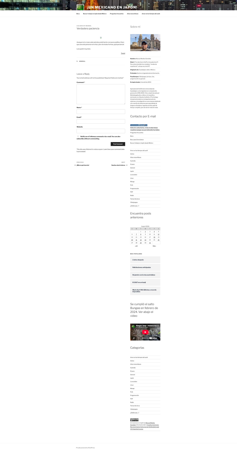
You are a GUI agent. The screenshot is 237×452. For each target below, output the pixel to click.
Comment (81, 82)
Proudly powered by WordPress (85, 447)
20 (132, 240)
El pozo (132, 164)
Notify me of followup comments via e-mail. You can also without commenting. (98, 138)
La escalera (133, 174)
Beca (78, 13)
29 (141, 243)
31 (150, 243)
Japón (132, 171)
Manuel (88, 25)
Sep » (154, 246)
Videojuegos (134, 202)
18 (154, 237)
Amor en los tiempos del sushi (151, 13)
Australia (133, 161)
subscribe (80, 139)
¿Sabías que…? (134, 206)
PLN (131, 185)
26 (158, 240)
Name (79, 107)
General (82, 61)
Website (80, 127)
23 (145, 240)
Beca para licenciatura (137, 139)
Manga (132, 181)
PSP (131, 192)
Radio (132, 195)
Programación (134, 188)
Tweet (123, 53)
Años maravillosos (132, 13)
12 (158, 234)
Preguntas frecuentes (116, 13)
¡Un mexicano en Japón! (112, 7)
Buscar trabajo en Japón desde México (94, 13)
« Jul (136, 246)
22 (141, 240)
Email (79, 117)
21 (136, 240)
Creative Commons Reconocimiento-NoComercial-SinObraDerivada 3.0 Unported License (144, 427)
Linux (131, 178)
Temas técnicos (135, 199)
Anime (132, 154)
